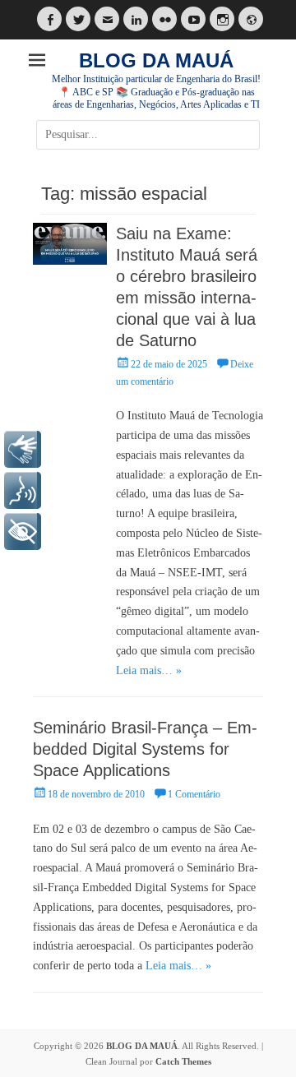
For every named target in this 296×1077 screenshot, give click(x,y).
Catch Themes (183, 1061)
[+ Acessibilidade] (22, 531)
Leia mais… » (149, 670)
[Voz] (22, 490)
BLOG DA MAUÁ (156, 60)
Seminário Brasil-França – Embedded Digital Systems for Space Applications (145, 749)
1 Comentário (194, 794)
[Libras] (22, 449)
